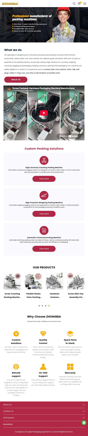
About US (16, 79)
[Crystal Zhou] (84, 422)
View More (44, 178)
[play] (43, 113)
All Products (8, 417)
